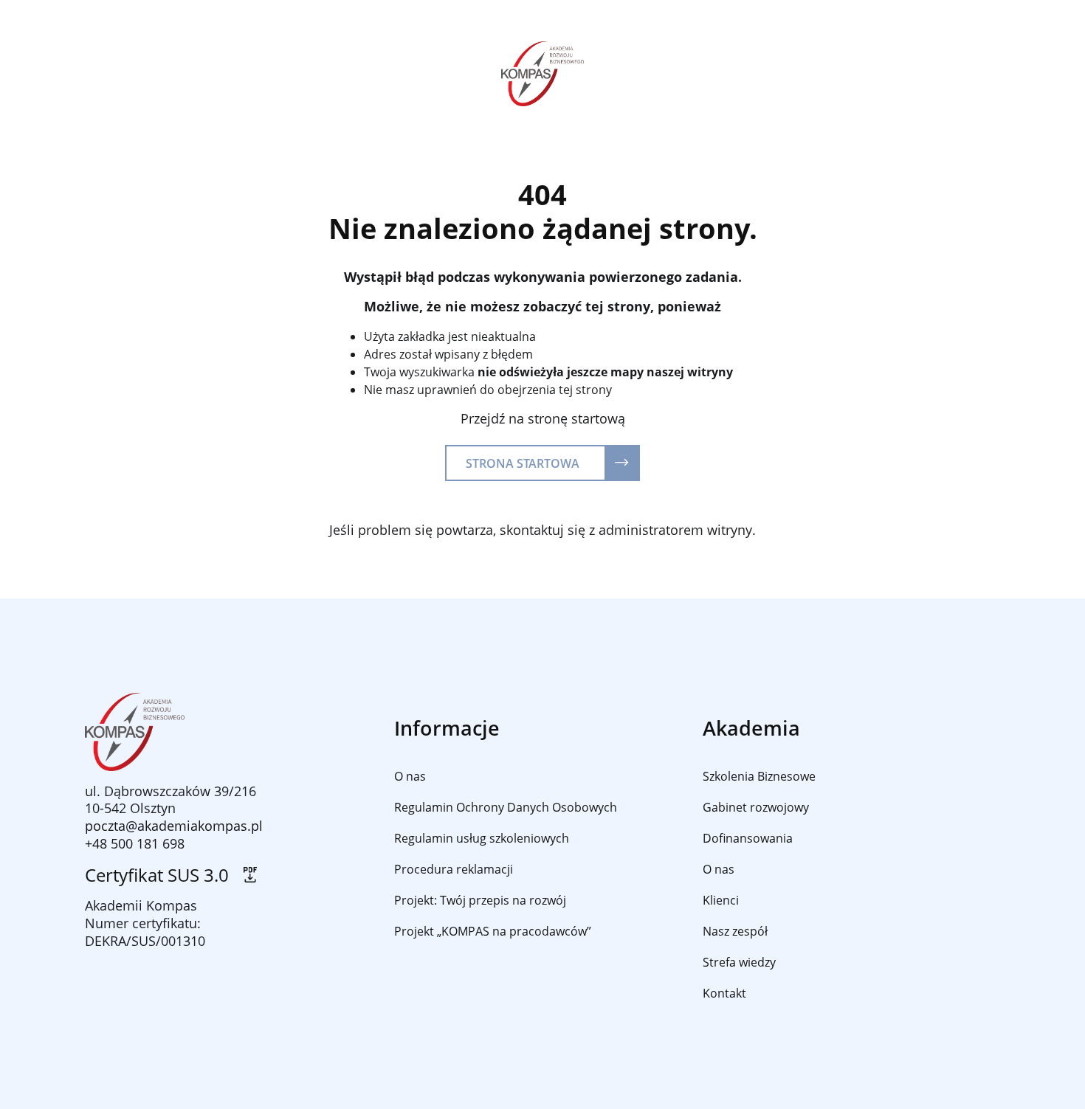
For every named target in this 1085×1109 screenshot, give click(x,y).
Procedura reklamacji (453, 869)
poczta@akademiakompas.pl (174, 826)
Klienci (721, 900)
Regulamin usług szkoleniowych (481, 838)
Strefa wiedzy (739, 962)
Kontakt (724, 993)
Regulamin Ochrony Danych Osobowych (505, 807)
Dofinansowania (748, 838)
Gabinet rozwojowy (756, 807)
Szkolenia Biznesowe (759, 776)
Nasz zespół (735, 931)
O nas (410, 776)
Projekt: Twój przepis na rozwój (480, 900)
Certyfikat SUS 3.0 (161, 875)
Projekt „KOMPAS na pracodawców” (492, 931)
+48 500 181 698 (135, 843)
